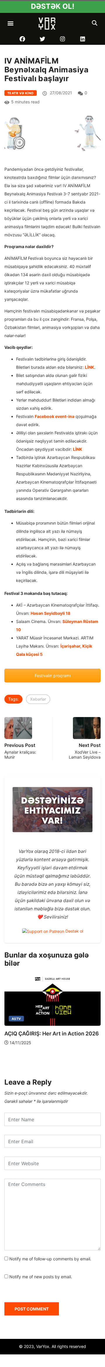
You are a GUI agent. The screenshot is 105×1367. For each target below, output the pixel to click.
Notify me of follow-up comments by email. (50, 1258)
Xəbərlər (38, 699)
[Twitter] (42, 39)
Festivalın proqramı (53, 675)
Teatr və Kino (20, 93)
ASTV (16, 1019)
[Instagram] (62, 39)
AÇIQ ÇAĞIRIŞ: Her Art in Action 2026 (51, 1033)
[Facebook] (22, 39)
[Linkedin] (82, 39)
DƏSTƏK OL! (52, 6)
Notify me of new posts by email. (40, 1276)
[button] (10, 23)
